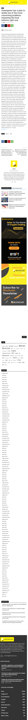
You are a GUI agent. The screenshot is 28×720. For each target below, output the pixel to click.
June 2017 (4, 596)
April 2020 (4, 527)
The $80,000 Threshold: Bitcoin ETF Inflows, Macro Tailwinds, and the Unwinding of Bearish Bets (13, 622)
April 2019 (4, 551)
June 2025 (4, 401)
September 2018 (5, 565)
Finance (16, 355)
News (6, 6)
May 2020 (4, 525)
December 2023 (5, 438)
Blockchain (6, 348)
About (3, 346)
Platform (14, 360)
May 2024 (4, 428)
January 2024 (5, 436)
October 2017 (5, 588)
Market (15, 357)
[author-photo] (14, 167)
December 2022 (5, 462)
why (23, 362)
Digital (16, 353)
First (19, 355)
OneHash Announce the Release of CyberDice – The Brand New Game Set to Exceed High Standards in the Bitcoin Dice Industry (7, 152)
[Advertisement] (14, 319)
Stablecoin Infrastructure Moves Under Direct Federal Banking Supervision (17, 206)
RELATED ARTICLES (6, 188)
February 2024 (5, 434)
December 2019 (5, 535)
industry (7, 133)
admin (4, 22)
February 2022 (5, 482)
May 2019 (4, 549)
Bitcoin (22, 346)
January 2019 (5, 557)
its (10, 357)
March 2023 (4, 456)
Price (19, 360)
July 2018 (4, 570)
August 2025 (5, 397)
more (3, 360)
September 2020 (5, 517)
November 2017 (5, 586)
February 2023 (5, 458)
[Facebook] (2, 25)
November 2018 (5, 561)
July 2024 (4, 424)
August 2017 (5, 592)
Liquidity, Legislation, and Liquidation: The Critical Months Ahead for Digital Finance (17, 193)
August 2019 (5, 543)
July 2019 (4, 545)
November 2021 (5, 489)
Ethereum (5, 355)
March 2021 (4, 505)
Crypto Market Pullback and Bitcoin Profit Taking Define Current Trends (14, 617)
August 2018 (5, 568)
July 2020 (4, 521)
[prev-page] (2, 211)
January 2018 (5, 582)
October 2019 (5, 539)
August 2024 (5, 422)
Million (22, 357)
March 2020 (4, 529)
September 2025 (5, 395)
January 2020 (5, 533)
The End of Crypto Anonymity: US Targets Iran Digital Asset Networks (17, 200)
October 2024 (5, 418)
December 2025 (5, 389)
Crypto (13, 350)
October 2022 (5, 466)
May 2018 (4, 574)
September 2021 (5, 493)
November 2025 (5, 391)
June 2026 (4, 377)
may (19, 357)
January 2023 (5, 460)
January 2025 (5, 412)
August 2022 (5, 470)
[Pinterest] (9, 25)
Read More (4, 129)
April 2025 (4, 405)
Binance (16, 346)
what (19, 362)
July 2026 (4, 375)
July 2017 (4, 594)
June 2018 (4, 572)
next (9, 360)
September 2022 (5, 468)
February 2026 (5, 385)
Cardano (17, 348)
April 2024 (4, 430)
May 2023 (4, 452)
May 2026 (4, 379)
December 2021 (5, 486)
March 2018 (4, 578)
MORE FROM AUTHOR (17, 188)
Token (9, 362)
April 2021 (4, 503)
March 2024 (4, 432)
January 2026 (5, 387)
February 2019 (5, 555)
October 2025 (5, 393)
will (3, 364)
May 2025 (4, 403)
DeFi (12, 353)
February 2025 (5, 409)
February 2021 (5, 507)
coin (24, 348)
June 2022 (4, 474)
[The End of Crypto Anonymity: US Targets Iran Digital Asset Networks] (4, 200)
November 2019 (5, 537)
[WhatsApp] (12, 25)
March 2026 (4, 383)
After (7, 346)
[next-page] (4, 211)
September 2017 (5, 590)
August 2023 (5, 446)
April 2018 (4, 576)
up (15, 362)
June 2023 (4, 450)
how (3, 357)
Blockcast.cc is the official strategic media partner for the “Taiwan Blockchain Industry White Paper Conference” (21, 152)
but (14, 348)
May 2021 (4, 501)
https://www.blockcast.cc (14, 170)
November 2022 (5, 464)
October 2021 (5, 491)
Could (8, 351)
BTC (12, 348)
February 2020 (5, 531)
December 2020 (5, 511)
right (11, 133)
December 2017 (5, 584)
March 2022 (4, 480)
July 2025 (4, 399)
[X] (5, 25)
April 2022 (4, 478)
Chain (21, 348)
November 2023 (5, 440)
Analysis (11, 346)
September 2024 (5, 420)
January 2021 (5, 509)
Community (4, 351)
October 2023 (5, 442)
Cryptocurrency (6, 353)
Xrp (5, 364)
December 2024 (5, 414)
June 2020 (4, 523)
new (6, 360)
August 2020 (5, 519)
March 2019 (4, 553)
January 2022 (5, 484)
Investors (7, 357)
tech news (4, 362)
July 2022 (4, 472)
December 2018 (5, 559)
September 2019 (5, 541)
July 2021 (4, 497)
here (22, 355)
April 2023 (4, 454)
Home (2, 6)
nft (11, 360)
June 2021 (4, 499)
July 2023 (4, 448)
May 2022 (4, 476)
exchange (12, 355)
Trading (12, 362)
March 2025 (4, 407)
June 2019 (4, 547)
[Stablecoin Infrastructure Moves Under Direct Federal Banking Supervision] (4, 206)
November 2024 (5, 416)
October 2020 (5, 515)
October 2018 (5, 563)
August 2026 (5, 373)
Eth (19, 353)
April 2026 (4, 381)
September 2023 (5, 444)
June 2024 (4, 426)
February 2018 (5, 580)
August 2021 (5, 495)
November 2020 (5, 513)
